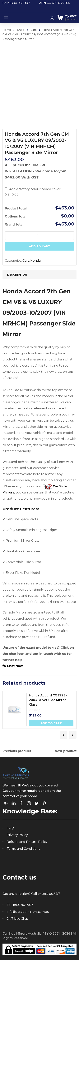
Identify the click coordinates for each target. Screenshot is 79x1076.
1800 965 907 (23, 905)
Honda (35, 260)
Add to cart (39, 246)
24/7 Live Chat (17, 918)
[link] (5, 803)
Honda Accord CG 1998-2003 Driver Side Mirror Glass (48, 700)
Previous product (16, 751)
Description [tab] (17, 274)
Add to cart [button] (51, 723)
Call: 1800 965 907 (20, 3)
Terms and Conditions (23, 848)
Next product (66, 751)
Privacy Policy (17, 835)
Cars (33, 30)
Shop (20, 30)
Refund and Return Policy (27, 842)
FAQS (11, 828)
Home (6, 30)
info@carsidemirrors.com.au (28, 912)
